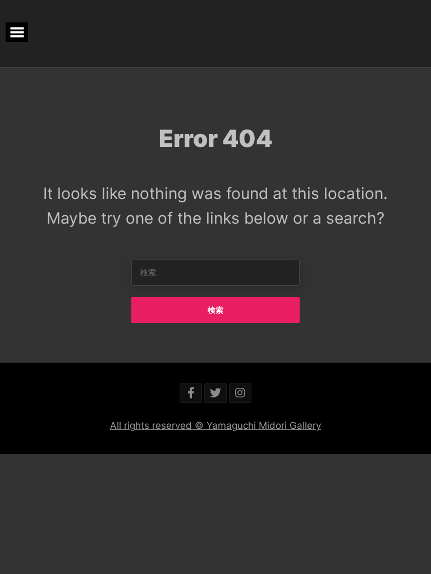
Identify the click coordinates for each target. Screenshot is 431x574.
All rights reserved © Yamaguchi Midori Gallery (215, 425)
